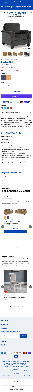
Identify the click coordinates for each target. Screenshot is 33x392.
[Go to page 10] (22, 306)
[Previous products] (2, 226)
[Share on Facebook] (2, 108)
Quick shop (15, 228)
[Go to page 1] (13, 247)
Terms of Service (6, 361)
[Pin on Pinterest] (11, 108)
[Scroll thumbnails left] (2, 54)
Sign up (24, 335)
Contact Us (18, 360)
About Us (11, 360)
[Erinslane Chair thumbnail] (4, 53)
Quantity (3, 82)
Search (6, 360)
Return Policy (7, 364)
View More (7, 197)
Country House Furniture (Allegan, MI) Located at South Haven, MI (15, 368)
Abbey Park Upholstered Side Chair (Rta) (15, 297)
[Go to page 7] (18, 306)
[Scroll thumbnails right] (31, 54)
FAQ (13, 364)
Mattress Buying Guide (21, 364)
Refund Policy (23, 363)
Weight (4, 180)
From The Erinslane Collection (9, 59)
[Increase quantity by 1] (14, 86)
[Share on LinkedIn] (8, 108)
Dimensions (5, 176)
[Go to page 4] (14, 306)
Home (2, 20)
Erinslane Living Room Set (11, 223)
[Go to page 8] (19, 306)
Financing (24, 360)
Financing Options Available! (10, 71)
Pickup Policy (26, 361)
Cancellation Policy (16, 361)
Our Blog (16, 373)
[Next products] (30, 226)
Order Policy (7, 363)
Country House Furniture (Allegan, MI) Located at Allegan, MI (15, 366)
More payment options (16, 100)
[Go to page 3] (13, 306)
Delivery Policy (15, 363)
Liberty (5, 299)
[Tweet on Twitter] (5, 108)
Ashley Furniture (6, 64)
